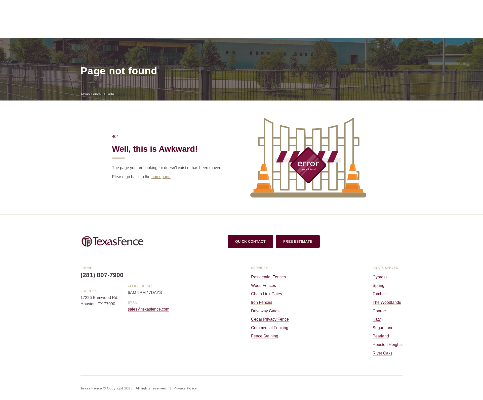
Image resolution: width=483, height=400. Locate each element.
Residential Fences (268, 277)
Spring (378, 285)
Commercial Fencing (269, 328)
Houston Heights (388, 344)
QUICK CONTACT (250, 241)
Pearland (381, 336)
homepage (161, 177)
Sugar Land (383, 328)
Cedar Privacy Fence (270, 319)
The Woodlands (387, 302)
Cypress (380, 277)
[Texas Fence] (112, 241)
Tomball (380, 294)
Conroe (379, 311)
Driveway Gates (265, 311)
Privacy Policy (185, 388)
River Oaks (382, 353)
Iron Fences (261, 302)
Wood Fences (263, 285)
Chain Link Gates (266, 294)
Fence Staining (264, 336)
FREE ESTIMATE (297, 241)
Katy (377, 319)
